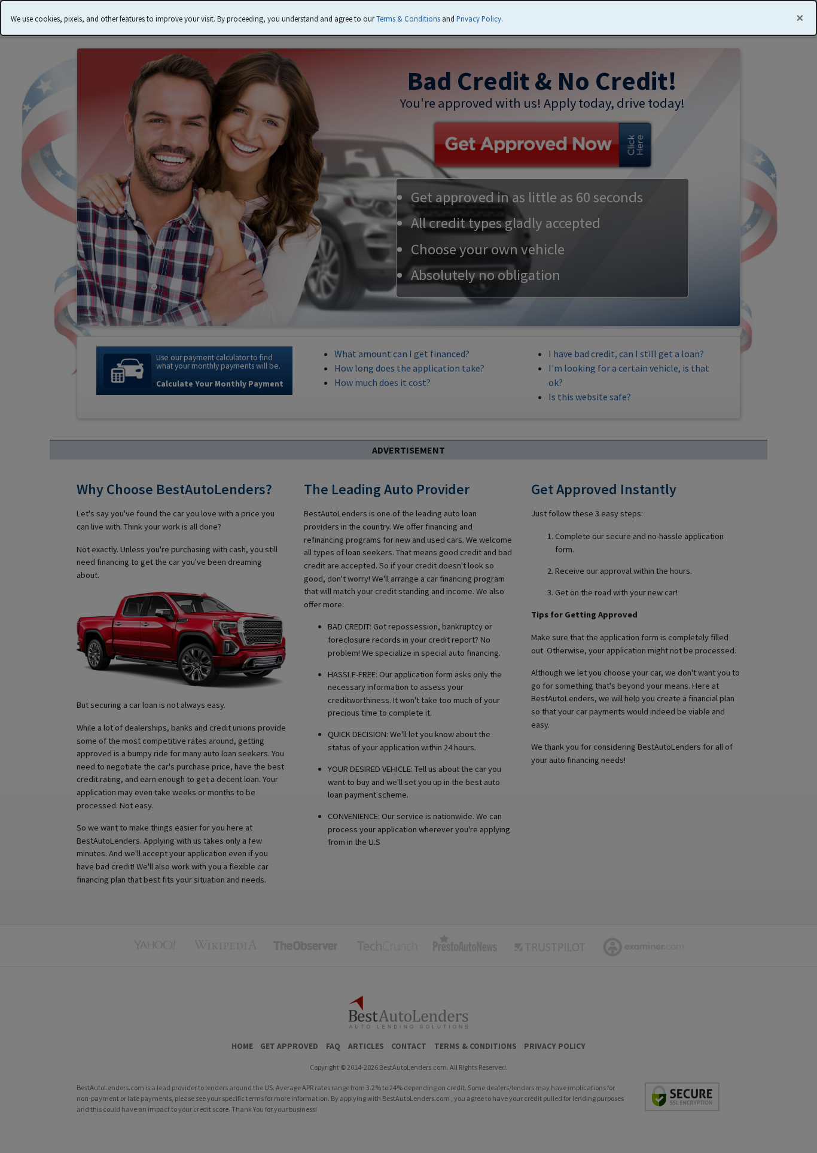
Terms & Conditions (408, 18)
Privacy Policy (478, 18)
